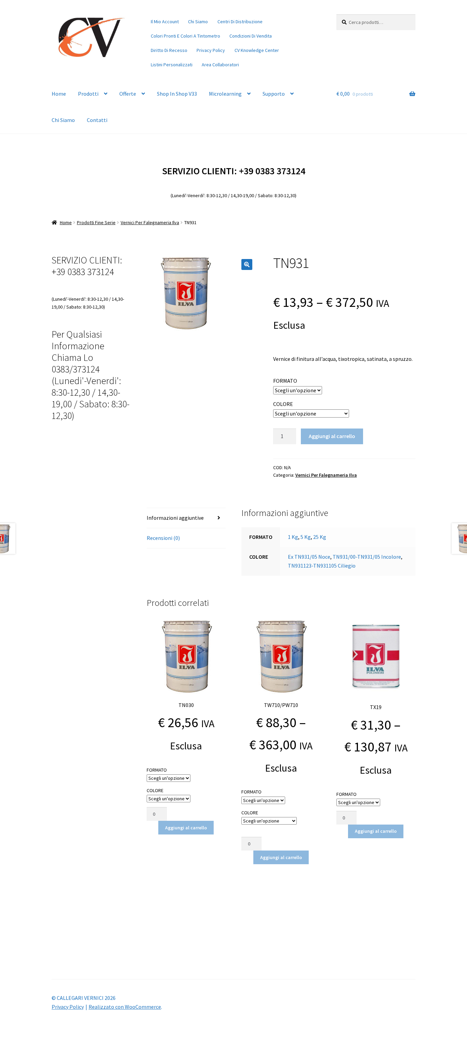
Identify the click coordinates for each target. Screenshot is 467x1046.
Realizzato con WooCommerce (125, 1006)
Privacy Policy (211, 50)
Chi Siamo (198, 21)
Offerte (127, 93)
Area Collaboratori (220, 65)
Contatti (97, 120)
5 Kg (306, 536)
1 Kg (293, 536)
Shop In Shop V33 (177, 93)
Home (59, 93)
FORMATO (285, 380)
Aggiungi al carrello (332, 436)
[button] (246, 264)
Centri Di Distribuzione (240, 21)
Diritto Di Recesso (169, 50)
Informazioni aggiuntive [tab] (175, 517)
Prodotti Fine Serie (96, 222)
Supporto (274, 93)
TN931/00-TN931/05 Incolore (367, 556)
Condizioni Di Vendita (250, 36)
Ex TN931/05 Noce (309, 556)
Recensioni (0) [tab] (163, 537)
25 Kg (319, 536)
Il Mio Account (165, 21)
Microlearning (225, 93)
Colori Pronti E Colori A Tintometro (185, 36)
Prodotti (88, 93)
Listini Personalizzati (171, 65)
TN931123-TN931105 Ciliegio (322, 565)
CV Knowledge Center (257, 50)
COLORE (283, 403)
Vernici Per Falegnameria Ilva (150, 222)
